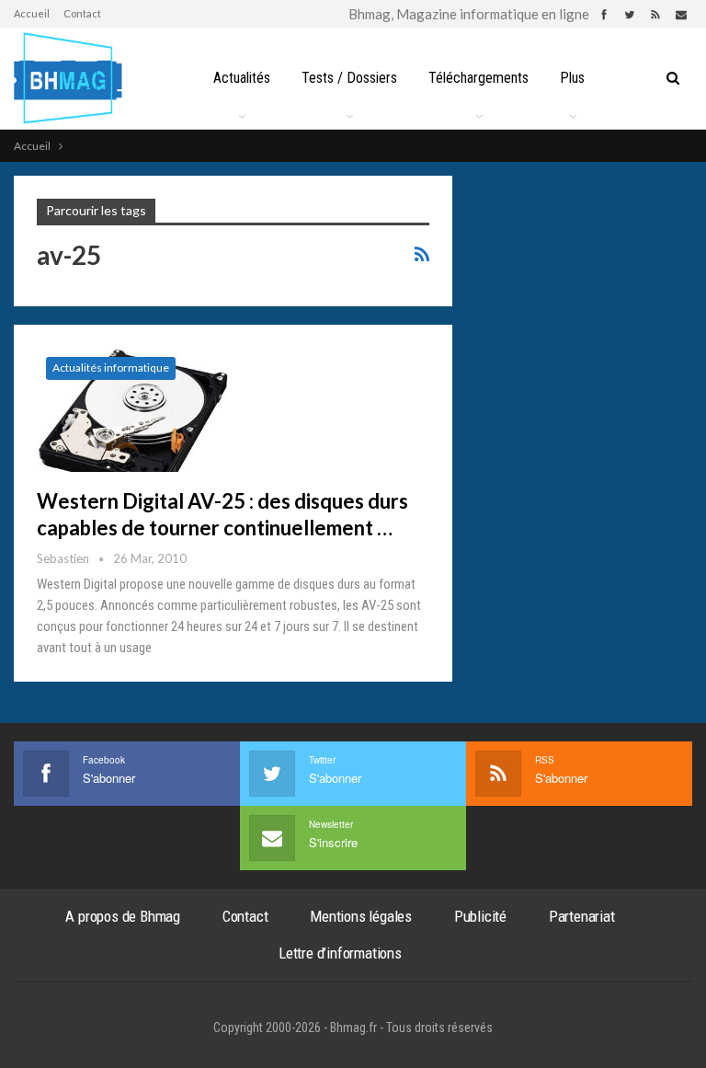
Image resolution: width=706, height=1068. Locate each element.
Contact (82, 13)
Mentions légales (361, 916)
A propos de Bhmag (122, 916)
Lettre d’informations (340, 953)
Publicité (480, 916)
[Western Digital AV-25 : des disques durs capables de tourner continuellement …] (133, 409)
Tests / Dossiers (349, 77)
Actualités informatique (110, 367)
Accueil (32, 13)
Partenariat (582, 916)
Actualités (241, 77)
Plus (572, 77)
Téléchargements (478, 77)
